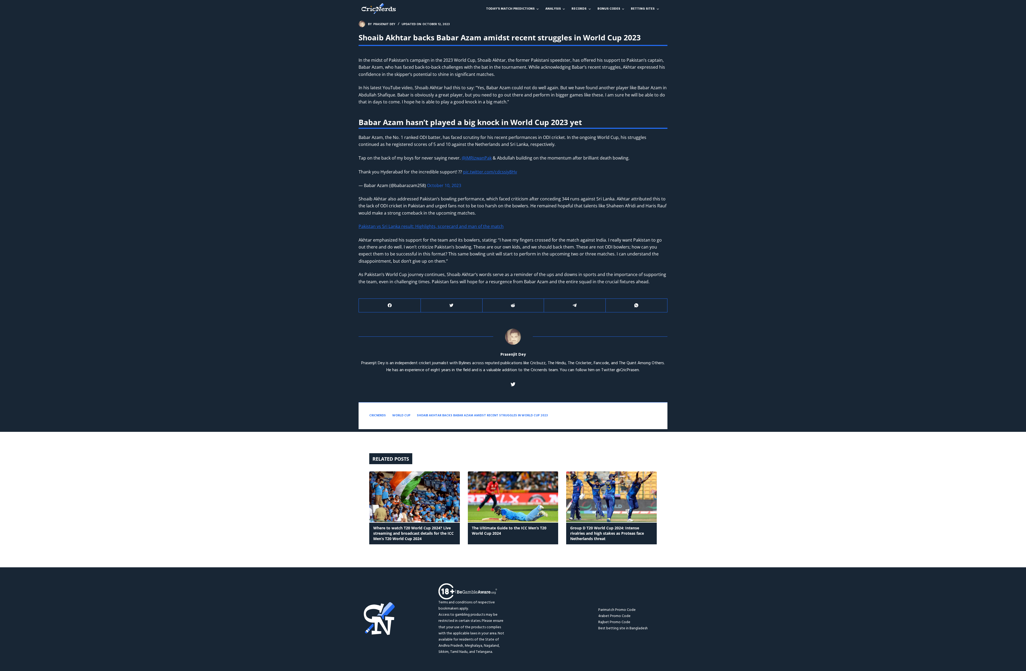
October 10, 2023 (444, 185)
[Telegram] (575, 305)
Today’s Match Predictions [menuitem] (510, 8)
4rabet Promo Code (614, 616)
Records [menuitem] (579, 8)
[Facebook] (390, 305)
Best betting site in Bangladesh (623, 628)
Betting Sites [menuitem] (643, 8)
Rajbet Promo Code (614, 622)
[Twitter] (452, 305)
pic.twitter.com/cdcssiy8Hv (490, 172)
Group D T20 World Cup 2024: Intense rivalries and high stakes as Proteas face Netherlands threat (607, 533)
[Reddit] (513, 305)
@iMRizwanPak (477, 158)
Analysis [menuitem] (553, 8)
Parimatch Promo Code (617, 610)
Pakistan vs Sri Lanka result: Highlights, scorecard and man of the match (431, 226)
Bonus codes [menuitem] (608, 8)
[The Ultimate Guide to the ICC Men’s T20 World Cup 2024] (513, 496)
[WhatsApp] (636, 305)
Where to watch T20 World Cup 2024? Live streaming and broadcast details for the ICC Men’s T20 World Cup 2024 (413, 533)
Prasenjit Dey (513, 355)
